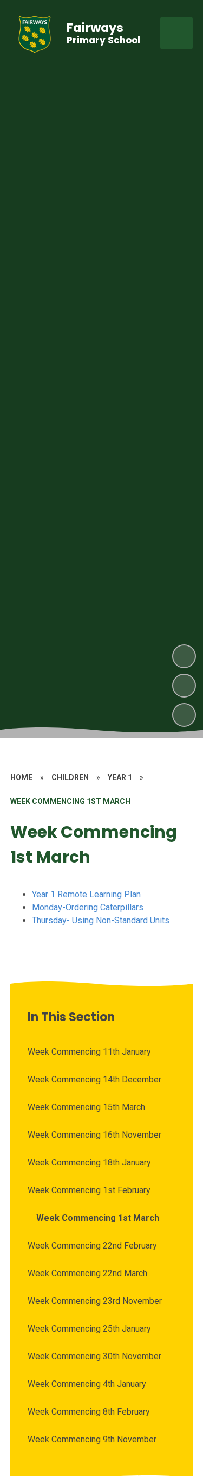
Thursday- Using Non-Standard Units (100, 920)
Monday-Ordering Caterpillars (87, 907)
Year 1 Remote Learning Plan (86, 894)
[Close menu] (176, 33)
